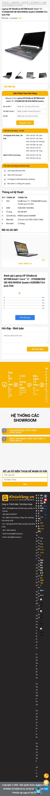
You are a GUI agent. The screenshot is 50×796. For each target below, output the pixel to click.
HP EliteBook (35, 2)
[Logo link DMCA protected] (42, 595)
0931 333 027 (30, 135)
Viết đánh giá (25, 317)
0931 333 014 (30, 148)
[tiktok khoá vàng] (45, 510)
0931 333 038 (30, 145)
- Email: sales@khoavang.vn (11, 537)
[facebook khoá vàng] (45, 496)
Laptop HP (25, 2)
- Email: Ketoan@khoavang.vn (12, 534)
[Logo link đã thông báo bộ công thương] (42, 590)
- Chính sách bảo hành (37, 573)
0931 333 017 (30, 138)
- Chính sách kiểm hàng (37, 692)
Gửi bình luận (37, 349)
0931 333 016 (30, 155)
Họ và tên (7, 106)
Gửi (25, 484)
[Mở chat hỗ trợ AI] (38, 790)
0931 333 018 (30, 151)
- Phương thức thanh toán (37, 722)
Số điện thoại (9, 111)
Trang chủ (5, 2)
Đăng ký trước (25, 123)
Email (5, 116)
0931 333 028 (30, 141)
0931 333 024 (30, 158)
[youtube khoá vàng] (45, 500)
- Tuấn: (42, 523)
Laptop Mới (15, 2)
